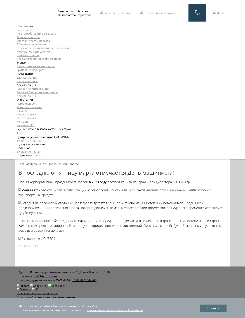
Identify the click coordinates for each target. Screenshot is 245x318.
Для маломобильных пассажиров (39, 58)
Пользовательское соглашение (37, 293)
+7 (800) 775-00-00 (29, 141)
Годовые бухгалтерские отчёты (37, 92)
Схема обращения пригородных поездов (43, 48)
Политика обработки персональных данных (46, 297)
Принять (213, 308)
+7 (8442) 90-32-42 (29, 152)
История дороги (27, 103)
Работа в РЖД (25, 125)
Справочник (25, 30)
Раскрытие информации (33, 88)
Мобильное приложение (33, 51)
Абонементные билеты (32, 44)
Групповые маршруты (31, 70)
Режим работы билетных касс (36, 33)
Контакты (23, 121)
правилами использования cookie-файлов (115, 310)
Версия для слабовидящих (161, 13)
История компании (29, 107)
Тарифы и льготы (28, 37)
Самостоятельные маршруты (36, 66)
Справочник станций (117, 13)
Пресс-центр (38, 164)
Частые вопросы (27, 81)
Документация (26, 96)
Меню (220, 13)
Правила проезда (28, 55)
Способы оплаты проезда (33, 41)
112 (19, 133)
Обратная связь (27, 118)
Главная (23, 164)
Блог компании (27, 77)
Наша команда (26, 114)
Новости (73, 164)
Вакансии (23, 111)
